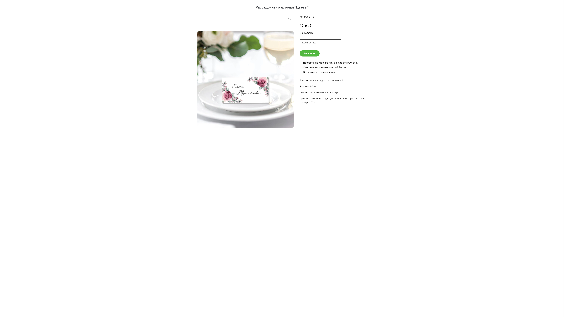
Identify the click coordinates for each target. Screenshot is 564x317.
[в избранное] (289, 19)
